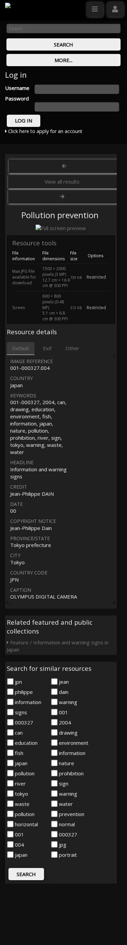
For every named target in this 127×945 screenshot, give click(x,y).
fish (18, 753)
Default (20, 348)
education (26, 742)
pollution (24, 773)
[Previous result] (64, 166)
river (20, 783)
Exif (47, 348)
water (65, 803)
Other (72, 348)
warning (67, 702)
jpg (62, 844)
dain (63, 691)
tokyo (21, 793)
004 (19, 844)
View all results (62, 181)
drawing (68, 732)
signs (20, 712)
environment (73, 742)
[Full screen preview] (61, 228)
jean (63, 681)
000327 (23, 722)
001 (63, 712)
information (27, 702)
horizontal (26, 824)
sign (63, 783)
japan (20, 763)
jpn (18, 681)
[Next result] (63, 197)
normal (66, 824)
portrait (67, 854)
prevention (71, 814)
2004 (64, 722)
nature (66, 763)
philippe (23, 691)
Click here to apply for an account (44, 131)
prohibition (71, 773)
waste (21, 803)
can (18, 732)
